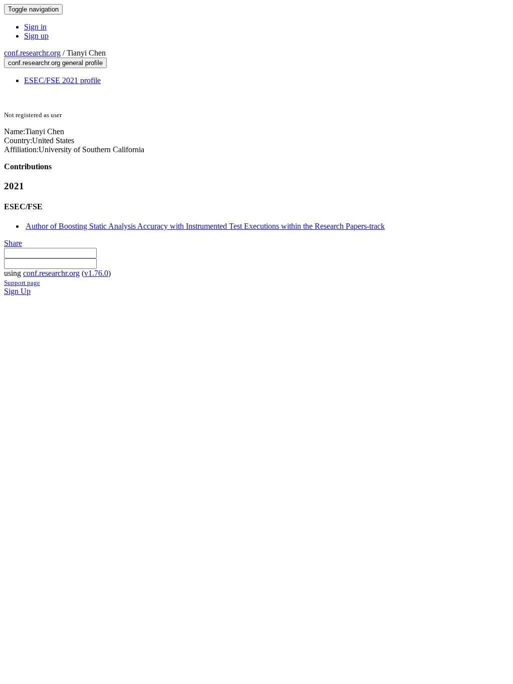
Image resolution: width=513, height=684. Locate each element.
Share (13, 243)
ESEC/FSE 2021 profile (62, 80)
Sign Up (17, 291)
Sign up (36, 36)
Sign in (35, 27)
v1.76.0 (96, 273)
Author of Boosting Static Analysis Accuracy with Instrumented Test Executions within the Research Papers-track (205, 226)
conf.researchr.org (32, 53)
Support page (22, 282)
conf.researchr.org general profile (55, 63)
